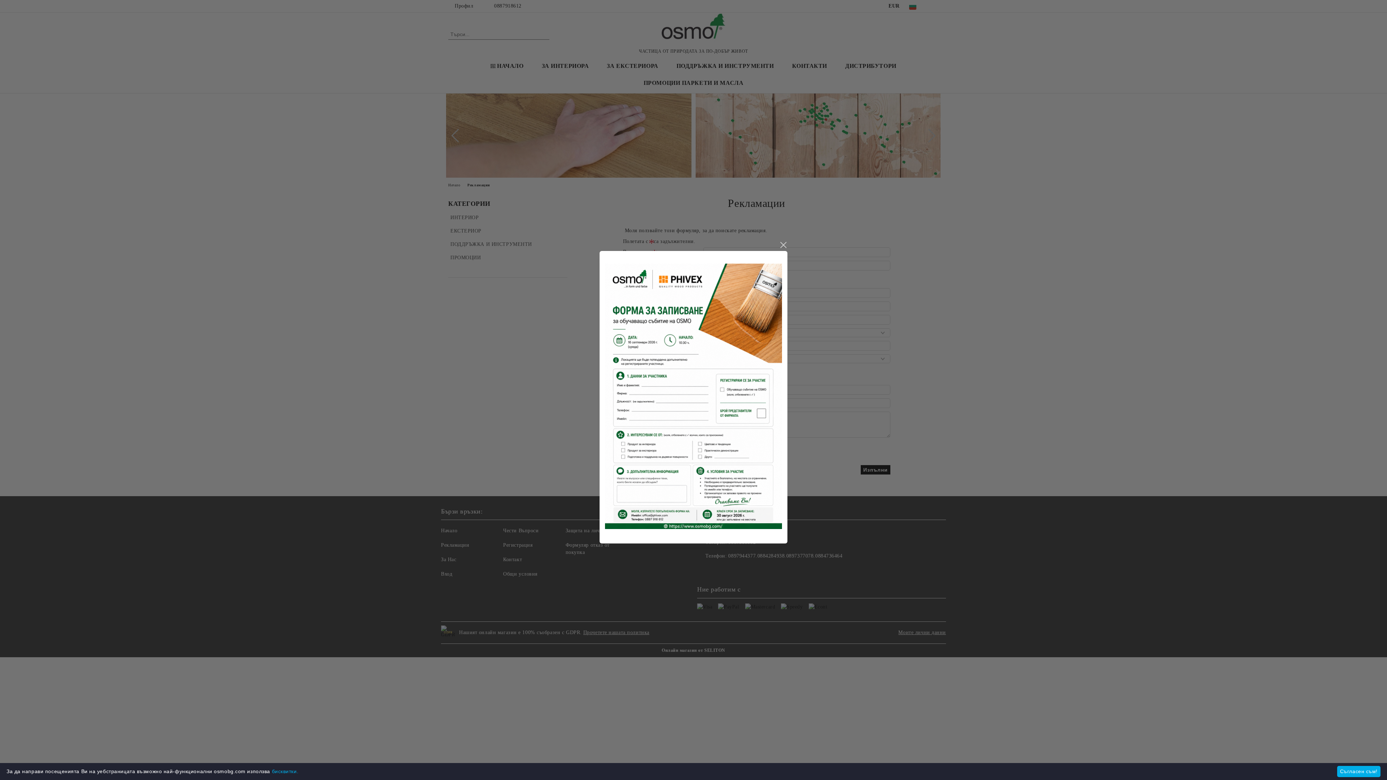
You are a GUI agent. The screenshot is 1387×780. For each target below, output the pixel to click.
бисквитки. (285, 771)
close (783, 245)
